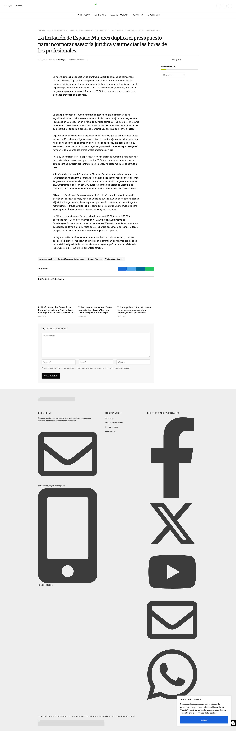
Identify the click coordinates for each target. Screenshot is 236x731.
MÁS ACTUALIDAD (119, 15)
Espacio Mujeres (95, 259)
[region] (204, 711)
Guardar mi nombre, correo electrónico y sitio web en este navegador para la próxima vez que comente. (87, 368)
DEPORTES (138, 15)
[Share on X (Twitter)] (188, 60)
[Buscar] (231, 15)
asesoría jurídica (46, 259)
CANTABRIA (100, 15)
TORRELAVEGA (83, 15)
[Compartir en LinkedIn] (192, 60)
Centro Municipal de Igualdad (71, 259)
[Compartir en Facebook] (184, 60)
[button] (233, 723)
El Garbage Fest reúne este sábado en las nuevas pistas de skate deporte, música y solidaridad (134, 310)
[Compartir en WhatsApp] (196, 60)
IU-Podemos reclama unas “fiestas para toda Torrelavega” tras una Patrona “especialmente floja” (95, 310)
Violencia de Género (114, 259)
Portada (41, 30)
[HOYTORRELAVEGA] (118, 6)
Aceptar (204, 720)
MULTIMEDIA (154, 15)
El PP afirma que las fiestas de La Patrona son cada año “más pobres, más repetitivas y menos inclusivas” (56, 310)
